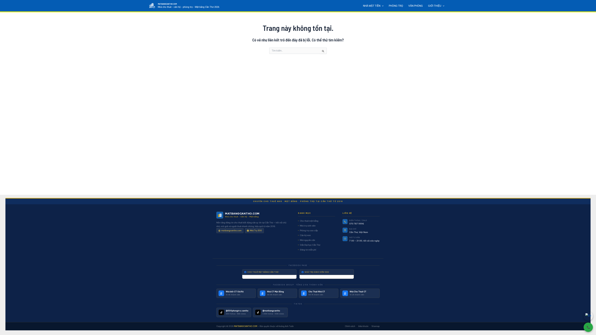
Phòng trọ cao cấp (309, 230)
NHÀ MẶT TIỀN (371, 5)
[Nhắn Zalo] (588, 316)
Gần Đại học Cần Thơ (310, 245)
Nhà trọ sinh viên (308, 225)
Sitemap (376, 326)
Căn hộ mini (305, 235)
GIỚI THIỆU (434, 5)
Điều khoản (363, 326)
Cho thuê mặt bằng (309, 221)
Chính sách (350, 326)
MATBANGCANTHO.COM (167, 4)
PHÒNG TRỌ (396, 5)
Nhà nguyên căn (307, 240)
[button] (382, 6)
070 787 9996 (356, 223)
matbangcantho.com (231, 230)
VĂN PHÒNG (415, 5)
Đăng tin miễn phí (308, 249)
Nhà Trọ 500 (256, 230)
